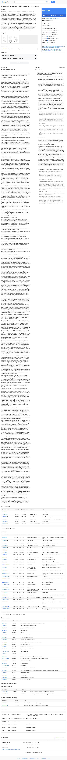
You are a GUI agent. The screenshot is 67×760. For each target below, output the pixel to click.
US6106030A (4, 550)
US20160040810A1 (6, 586)
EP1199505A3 (5, 561)
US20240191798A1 (6, 608)
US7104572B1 (4, 567)
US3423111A (4, 653)
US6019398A (4, 547)
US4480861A (4, 646)
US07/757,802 (4, 691)
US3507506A (4, 521)
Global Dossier (54, 50)
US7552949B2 (4, 660)
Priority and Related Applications (53, 47)
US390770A (4, 512)
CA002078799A (5, 694)
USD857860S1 (5, 594)
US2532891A (4, 516)
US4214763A (4, 632)
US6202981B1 (4, 552)
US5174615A (4, 623)
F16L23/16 (5, 48)
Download (57, 737)
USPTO (49, 49)
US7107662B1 (5, 570)
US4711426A (4, 672)
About (18, 758)
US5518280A (4, 540)
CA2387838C (4, 627)
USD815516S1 (5, 592)
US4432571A (4, 667)
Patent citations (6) (47, 46)
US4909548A (4, 677)
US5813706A (4, 542)
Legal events (59, 46)
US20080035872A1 (6, 576)
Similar (61, 15)
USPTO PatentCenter (54, 49)
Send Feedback (25, 758)
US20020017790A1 (5, 651)
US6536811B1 (4, 559)
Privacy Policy (43, 758)
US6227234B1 (4, 554)
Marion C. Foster (49, 18)
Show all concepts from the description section (11, 749)
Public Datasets (32, 758)
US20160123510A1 (6, 589)
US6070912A (4, 644)
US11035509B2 (5, 599)
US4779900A (4, 639)
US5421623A (4, 637)
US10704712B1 (5, 597)
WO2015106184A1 (5, 658)
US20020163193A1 (5, 665)
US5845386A (4, 656)
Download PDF (47, 15)
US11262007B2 (5, 602)
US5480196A (4, 537)
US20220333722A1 (6, 606)
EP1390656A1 (4, 670)
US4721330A (4, 630)
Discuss (59, 50)
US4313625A (4, 663)
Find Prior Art (54, 15)
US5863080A (4, 545)
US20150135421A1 (6, 584)
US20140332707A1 (6, 582)
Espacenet (49, 50)
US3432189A (4, 634)
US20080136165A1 (6, 578)
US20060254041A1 (6, 573)
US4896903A (4, 649)
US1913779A (4, 514)
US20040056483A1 (6, 564)
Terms (38, 758)
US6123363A (4, 642)
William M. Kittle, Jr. (56, 18)
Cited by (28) (54, 46)
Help (49, 758)
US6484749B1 (4, 557)
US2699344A (4, 519)
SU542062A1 (4, 523)
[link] (14, 49)
